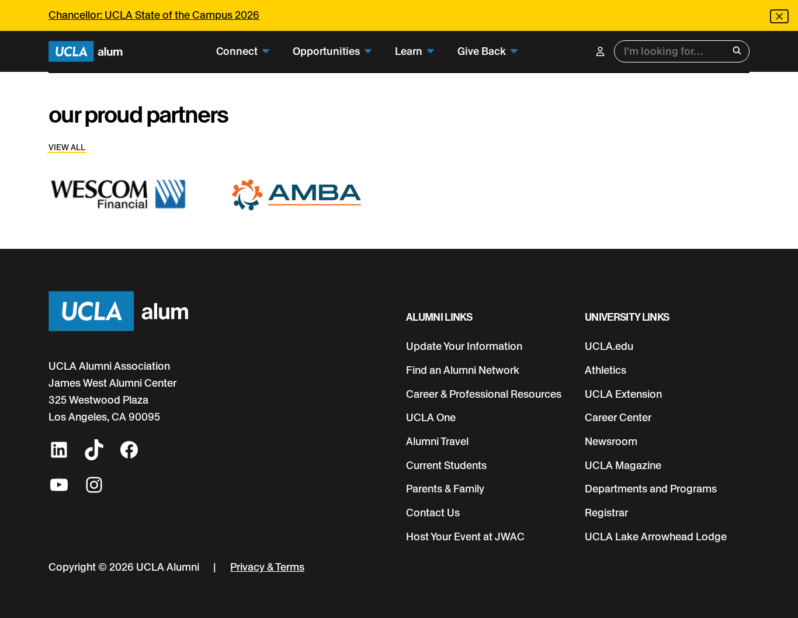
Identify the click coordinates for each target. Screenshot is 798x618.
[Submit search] (737, 51)
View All (66, 147)
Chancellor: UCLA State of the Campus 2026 (153, 15)
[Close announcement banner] (779, 16)
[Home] (85, 52)
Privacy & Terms (267, 567)
